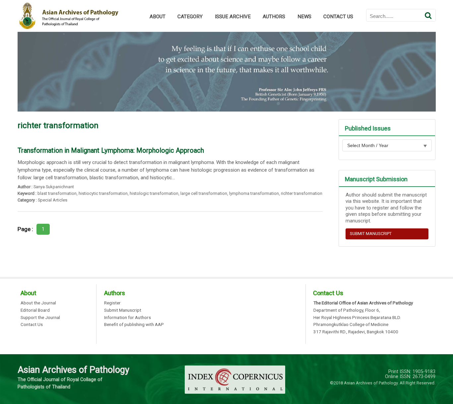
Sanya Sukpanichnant (53, 186)
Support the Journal (40, 317)
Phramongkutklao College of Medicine (350, 324)
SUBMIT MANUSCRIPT (371, 233)
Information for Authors (127, 317)
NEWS (304, 17)
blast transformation (57, 193)
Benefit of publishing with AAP (134, 324)
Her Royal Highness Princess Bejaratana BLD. (357, 317)
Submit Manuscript (122, 310)
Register (112, 303)
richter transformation (301, 193)
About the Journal (38, 303)
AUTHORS (274, 17)
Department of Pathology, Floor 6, (346, 310)
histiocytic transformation (103, 193)
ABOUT (157, 17)
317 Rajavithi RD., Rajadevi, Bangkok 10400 (355, 332)
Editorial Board (35, 310)
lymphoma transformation (254, 193)
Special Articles (52, 200)
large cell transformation (203, 193)
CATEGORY (190, 17)
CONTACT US (338, 17)
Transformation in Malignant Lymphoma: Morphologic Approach (111, 150)
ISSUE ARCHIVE (233, 17)
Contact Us (32, 324)
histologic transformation (154, 193)
